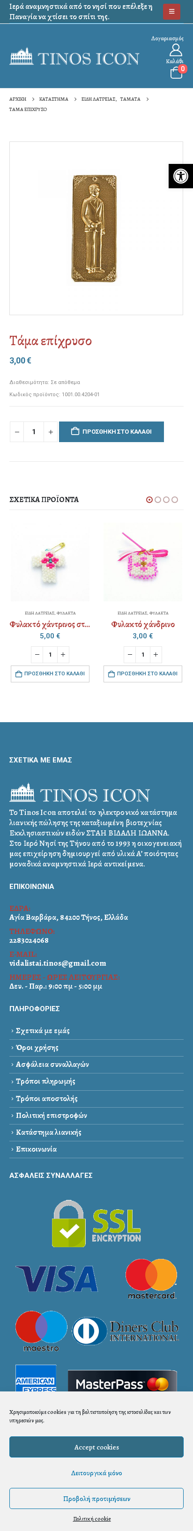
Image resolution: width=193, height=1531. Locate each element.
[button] (149, 499)
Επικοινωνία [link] (36, 1149)
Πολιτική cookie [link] (92, 1519)
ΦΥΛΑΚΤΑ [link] (66, 613)
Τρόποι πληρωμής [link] (45, 1081)
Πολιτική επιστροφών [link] (51, 1115)
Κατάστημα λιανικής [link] (49, 1132)
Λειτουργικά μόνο (96, 1473)
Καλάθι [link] (175, 61)
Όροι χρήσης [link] (37, 1047)
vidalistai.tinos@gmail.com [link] (57, 963)
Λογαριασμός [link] (167, 38)
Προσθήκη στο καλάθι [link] (54, 674)
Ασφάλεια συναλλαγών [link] (52, 1064)
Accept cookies (96, 1447)
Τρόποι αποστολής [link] (47, 1098)
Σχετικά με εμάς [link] (43, 1030)
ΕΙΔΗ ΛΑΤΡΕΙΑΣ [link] (39, 613)
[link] (181, 176)
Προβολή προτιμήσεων (96, 1498)
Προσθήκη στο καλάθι (116, 431)
